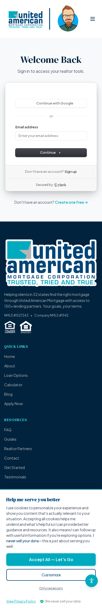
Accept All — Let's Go (51, 559)
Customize (51, 574)
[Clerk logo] (60, 185)
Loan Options (16, 375)
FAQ (8, 429)
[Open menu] (92, 19)
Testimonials (15, 476)
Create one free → (71, 202)
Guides (10, 439)
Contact (11, 458)
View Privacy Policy (21, 601)
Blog (8, 394)
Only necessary (51, 588)
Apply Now (13, 403)
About (9, 365)
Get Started (14, 467)
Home (9, 356)
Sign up (71, 171)
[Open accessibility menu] (91, 580)
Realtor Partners (18, 448)
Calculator (13, 384)
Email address (26, 127)
